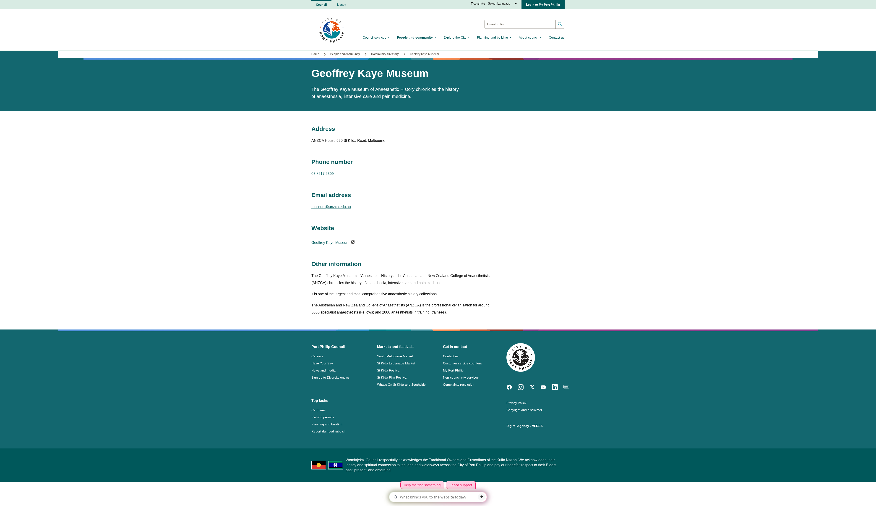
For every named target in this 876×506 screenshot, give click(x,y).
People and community (415, 37)
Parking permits (322, 417)
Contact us (556, 37)
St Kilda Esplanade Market (396, 363)
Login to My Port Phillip (543, 4)
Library (341, 4)
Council (321, 4)
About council (528, 37)
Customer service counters (462, 363)
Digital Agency (517, 426)
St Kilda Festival (388, 370)
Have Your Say (322, 363)
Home (315, 54)
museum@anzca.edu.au (331, 207)
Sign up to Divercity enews (330, 377)
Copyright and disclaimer (524, 410)
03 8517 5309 (322, 174)
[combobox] (524, 24)
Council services (374, 37)
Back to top (853, 329)
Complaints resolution (458, 384)
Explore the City (454, 37)
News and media (323, 370)
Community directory (385, 54)
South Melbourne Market (395, 356)
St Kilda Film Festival (392, 377)
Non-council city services (461, 377)
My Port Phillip (453, 370)
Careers (317, 356)
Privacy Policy (516, 403)
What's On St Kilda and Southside (401, 384)
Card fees (318, 410)
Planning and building (492, 37)
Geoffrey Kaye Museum (330, 243)
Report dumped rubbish (328, 431)
